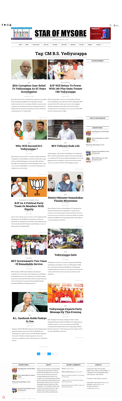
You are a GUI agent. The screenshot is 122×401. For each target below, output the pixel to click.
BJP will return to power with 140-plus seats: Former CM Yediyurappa (65, 88)
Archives (72, 44)
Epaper (117, 25)
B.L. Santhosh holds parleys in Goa (30, 320)
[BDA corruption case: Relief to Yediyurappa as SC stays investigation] (29, 79)
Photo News (29, 258)
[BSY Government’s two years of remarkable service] (29, 254)
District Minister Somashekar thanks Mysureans (65, 199)
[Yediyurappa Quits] (65, 248)
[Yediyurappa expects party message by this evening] (65, 302)
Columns (54, 44)
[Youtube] (10, 25)
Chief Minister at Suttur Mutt (100, 131)
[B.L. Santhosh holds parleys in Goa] (30, 311)
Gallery (81, 44)
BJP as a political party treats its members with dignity (29, 206)
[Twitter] (5, 25)
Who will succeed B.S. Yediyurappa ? (29, 147)
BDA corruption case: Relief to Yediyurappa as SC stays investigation (29, 88)
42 (53, 354)
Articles (46, 44)
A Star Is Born (70, 368)
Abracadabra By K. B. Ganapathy (26, 200)
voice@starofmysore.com (93, 388)
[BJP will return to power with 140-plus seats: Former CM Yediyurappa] (65, 79)
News (27, 44)
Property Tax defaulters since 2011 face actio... (100, 152)
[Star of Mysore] (57, 35)
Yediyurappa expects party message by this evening (65, 310)
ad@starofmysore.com (98, 384)
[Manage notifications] (3, 397)
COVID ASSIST (36, 44)
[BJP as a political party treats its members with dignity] (29, 196)
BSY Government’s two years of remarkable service (29, 262)
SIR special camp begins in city (95, 145)
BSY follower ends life (66, 145)
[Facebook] (2, 25)
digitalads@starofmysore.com (101, 382)
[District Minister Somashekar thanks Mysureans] (65, 191)
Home (20, 44)
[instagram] (8, 25)
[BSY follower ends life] (65, 139)
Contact (98, 44)
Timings (90, 44)
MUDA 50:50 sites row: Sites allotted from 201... (100, 159)
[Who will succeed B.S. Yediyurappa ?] (29, 139)
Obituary (64, 44)
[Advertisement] (50, 11)
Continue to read (42, 117)
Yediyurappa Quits (65, 254)
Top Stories (67, 82)
